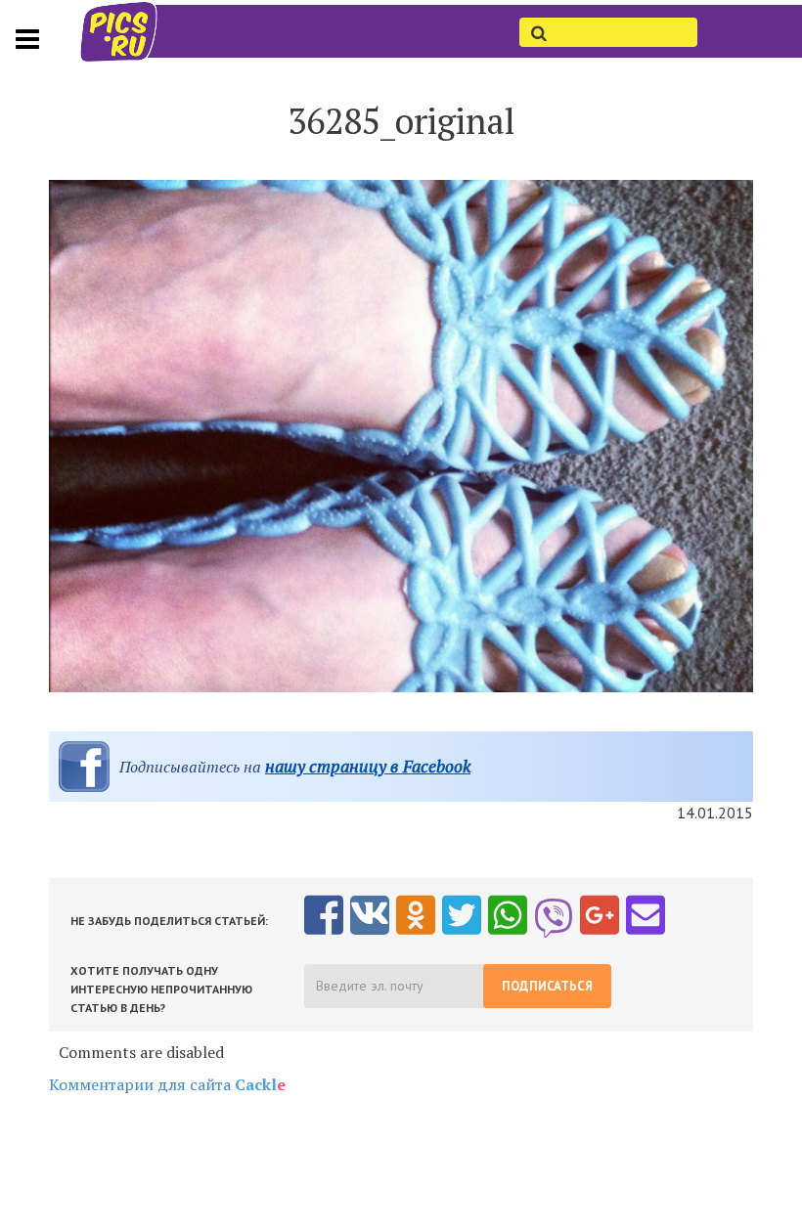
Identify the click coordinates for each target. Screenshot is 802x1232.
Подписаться (547, 986)
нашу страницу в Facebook (367, 766)
